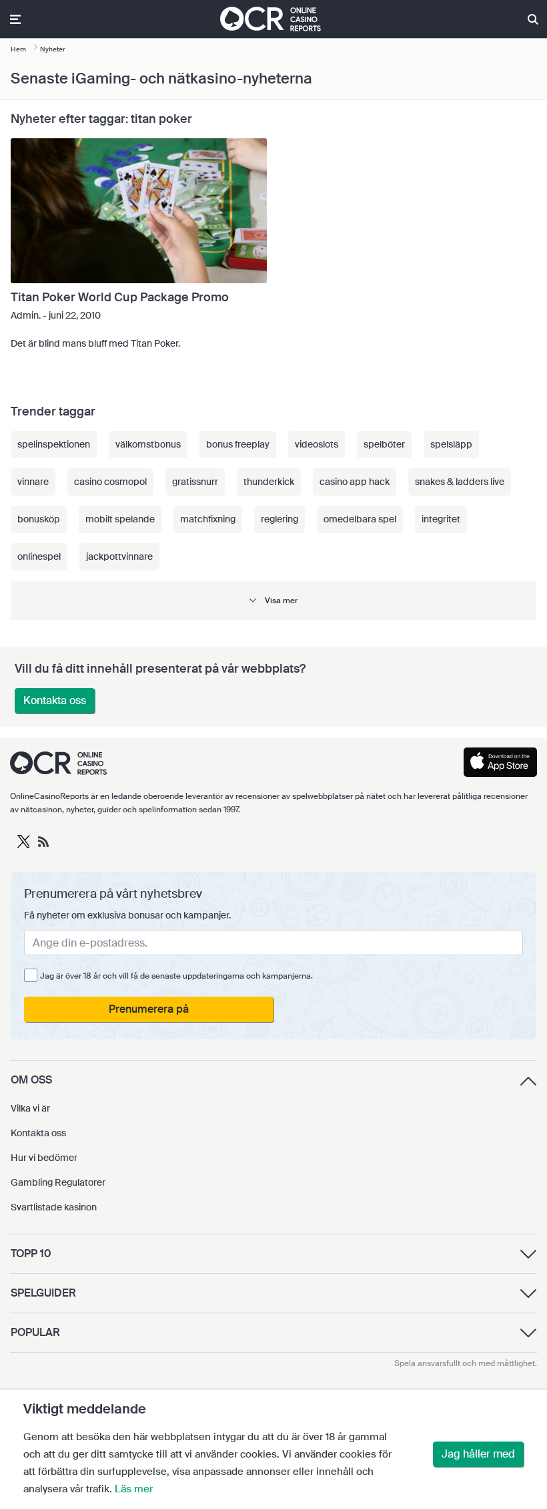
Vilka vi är (30, 1108)
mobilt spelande (120, 519)
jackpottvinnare (119, 556)
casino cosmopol (110, 482)
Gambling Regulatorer (58, 1182)
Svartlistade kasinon (54, 1207)
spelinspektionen (53, 444)
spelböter (384, 444)
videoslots (316, 444)
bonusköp (38, 519)
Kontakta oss (54, 700)
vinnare (33, 482)
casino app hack (355, 482)
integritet (441, 519)
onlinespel (39, 556)
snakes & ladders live (459, 482)
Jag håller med (478, 1454)
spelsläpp (451, 444)
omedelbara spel (360, 519)
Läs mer (134, 1489)
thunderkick (268, 482)
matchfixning (207, 519)
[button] (273, 600)
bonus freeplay (237, 444)
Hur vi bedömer (44, 1158)
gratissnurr (195, 482)
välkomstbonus (148, 444)
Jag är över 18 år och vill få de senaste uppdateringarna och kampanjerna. (176, 976)
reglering (279, 519)
